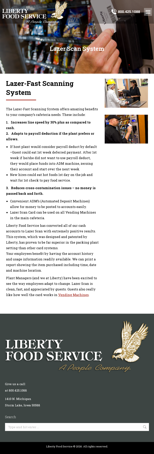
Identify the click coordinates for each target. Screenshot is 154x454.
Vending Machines (73, 295)
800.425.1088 (129, 12)
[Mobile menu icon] (148, 12)
